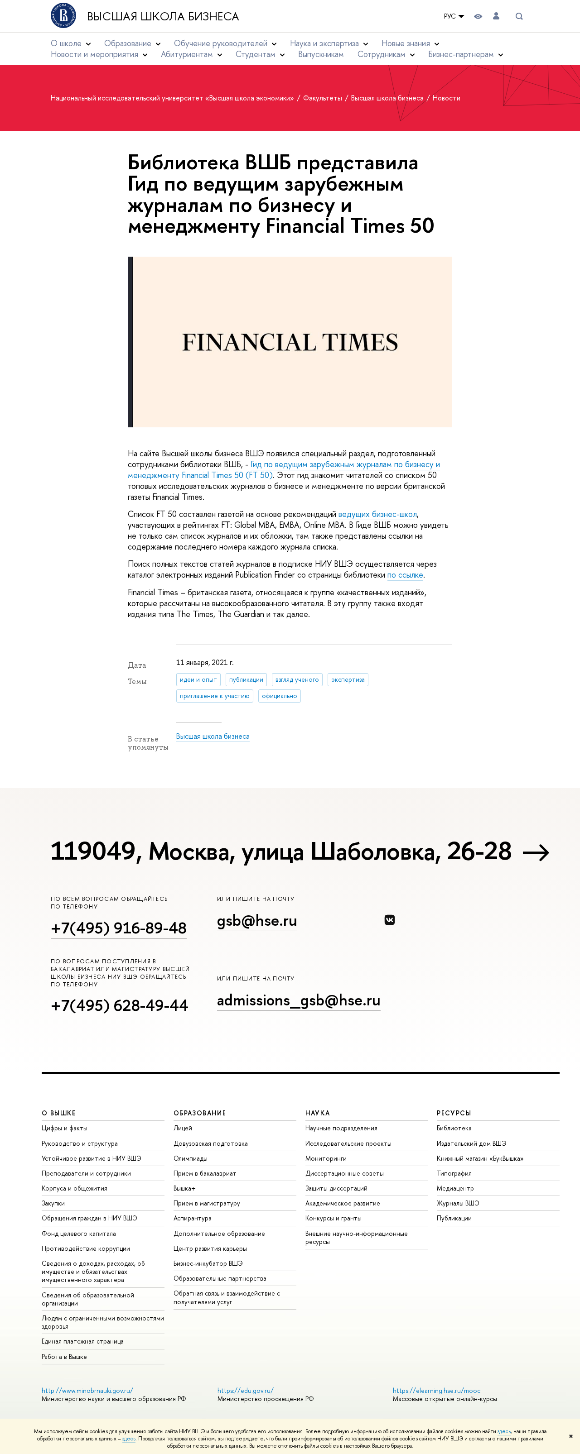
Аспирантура (193, 1218)
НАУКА (317, 1113)
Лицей (183, 1128)
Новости (446, 98)
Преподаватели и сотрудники (86, 1173)
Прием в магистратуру (207, 1203)
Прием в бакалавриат (205, 1173)
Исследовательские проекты (348, 1143)
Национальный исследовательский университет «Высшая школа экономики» (173, 98)
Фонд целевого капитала (79, 1233)
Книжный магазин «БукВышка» (480, 1158)
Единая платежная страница (83, 1341)
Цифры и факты (64, 1128)
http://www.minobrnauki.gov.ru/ (87, 1390)
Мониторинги (326, 1158)
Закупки (53, 1203)
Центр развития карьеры (210, 1248)
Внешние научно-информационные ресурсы (356, 1237)
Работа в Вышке (64, 1356)
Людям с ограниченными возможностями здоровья (103, 1322)
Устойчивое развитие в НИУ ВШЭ (91, 1158)
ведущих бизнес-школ (377, 514)
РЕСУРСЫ (454, 1113)
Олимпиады (191, 1158)
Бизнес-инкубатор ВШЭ (208, 1263)
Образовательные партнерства (220, 1278)
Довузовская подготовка (211, 1143)
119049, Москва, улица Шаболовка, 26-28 (281, 850)
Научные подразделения (341, 1128)
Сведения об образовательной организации (88, 1299)
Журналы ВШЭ (458, 1203)
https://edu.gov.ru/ (246, 1390)
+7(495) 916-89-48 (119, 927)
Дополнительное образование (219, 1233)
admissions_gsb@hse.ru (299, 999)
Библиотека (454, 1128)
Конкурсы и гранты (333, 1218)
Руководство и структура (80, 1143)
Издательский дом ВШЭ (472, 1143)
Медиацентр (455, 1188)
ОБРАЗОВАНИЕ (200, 1113)
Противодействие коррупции (86, 1248)
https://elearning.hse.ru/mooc (436, 1390)
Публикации (454, 1218)
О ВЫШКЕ (59, 1113)
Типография (454, 1173)
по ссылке (405, 574)
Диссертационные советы (344, 1173)
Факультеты (323, 98)
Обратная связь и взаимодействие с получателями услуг (227, 1297)
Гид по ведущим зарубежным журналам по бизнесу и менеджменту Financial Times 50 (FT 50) (284, 470)
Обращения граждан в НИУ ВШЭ (89, 1218)
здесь (504, 1431)
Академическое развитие (342, 1203)
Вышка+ (185, 1188)
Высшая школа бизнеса (163, 16)
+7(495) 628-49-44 (119, 1005)
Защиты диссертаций (336, 1188)
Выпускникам (321, 54)
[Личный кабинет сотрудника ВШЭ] (496, 16)
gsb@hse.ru (257, 920)
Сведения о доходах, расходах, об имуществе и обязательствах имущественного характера (93, 1271)
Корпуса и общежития (74, 1188)
